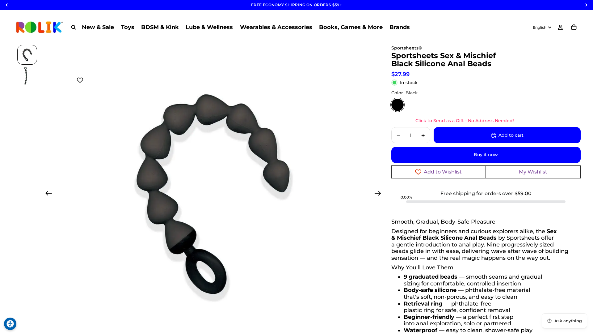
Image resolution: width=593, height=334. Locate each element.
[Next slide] (380, 194)
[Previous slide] (47, 194)
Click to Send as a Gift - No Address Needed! (464, 120)
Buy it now (486, 154)
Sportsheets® (406, 48)
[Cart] (574, 27)
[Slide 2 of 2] (27, 75)
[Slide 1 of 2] (27, 54)
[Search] (73, 27)
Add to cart (511, 135)
